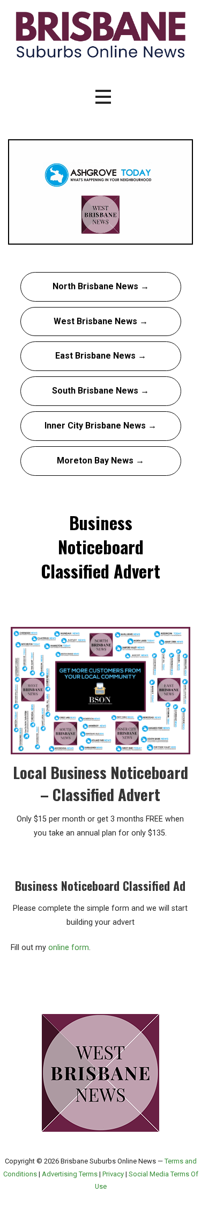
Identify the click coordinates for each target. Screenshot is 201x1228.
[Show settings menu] (161, 235)
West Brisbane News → (101, 321)
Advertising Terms (70, 1174)
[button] (103, 97)
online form (68, 947)
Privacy (113, 1174)
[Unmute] (141, 235)
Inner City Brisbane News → (100, 425)
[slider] (90, 235)
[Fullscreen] (182, 235)
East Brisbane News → (100, 356)
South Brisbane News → (100, 390)
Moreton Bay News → (100, 460)
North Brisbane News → (101, 286)
